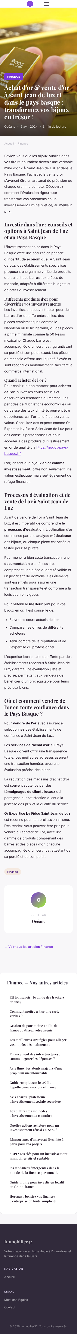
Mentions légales (16, 1299)
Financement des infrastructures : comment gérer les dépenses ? (35, 1056)
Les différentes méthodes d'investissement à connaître (31, 1113)
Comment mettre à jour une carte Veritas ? (34, 1013)
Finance (13, 76)
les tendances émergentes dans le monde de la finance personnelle (35, 1170)
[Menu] (46, 3)
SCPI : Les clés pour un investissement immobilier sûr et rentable (38, 1156)
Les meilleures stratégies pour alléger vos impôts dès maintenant (38, 1042)
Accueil (9, 143)
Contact (9, 1307)
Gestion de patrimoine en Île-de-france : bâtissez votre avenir (34, 1028)
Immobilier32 (18, 1241)
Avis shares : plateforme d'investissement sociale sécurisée (35, 1099)
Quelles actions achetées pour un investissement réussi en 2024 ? (34, 1127)
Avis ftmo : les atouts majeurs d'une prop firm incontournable (36, 1070)
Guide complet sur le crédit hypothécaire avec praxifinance (33, 1084)
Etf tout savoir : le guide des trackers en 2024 (37, 999)
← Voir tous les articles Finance (28, 947)
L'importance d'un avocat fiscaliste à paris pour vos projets (37, 1141)
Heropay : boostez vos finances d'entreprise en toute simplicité (33, 1198)
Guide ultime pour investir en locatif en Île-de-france (37, 1184)
